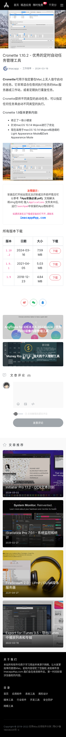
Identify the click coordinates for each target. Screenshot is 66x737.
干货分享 (54, 4)
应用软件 (17, 693)
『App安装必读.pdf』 (31, 198)
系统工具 (30, 693)
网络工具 (8, 705)
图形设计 (43, 693)
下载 (55, 250)
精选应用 (26, 4)
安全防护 (48, 699)
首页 (16, 4)
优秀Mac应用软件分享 (6, 5)
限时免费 (39, 4)
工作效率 (27, 68)
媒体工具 (8, 699)
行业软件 (21, 699)
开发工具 (35, 699)
